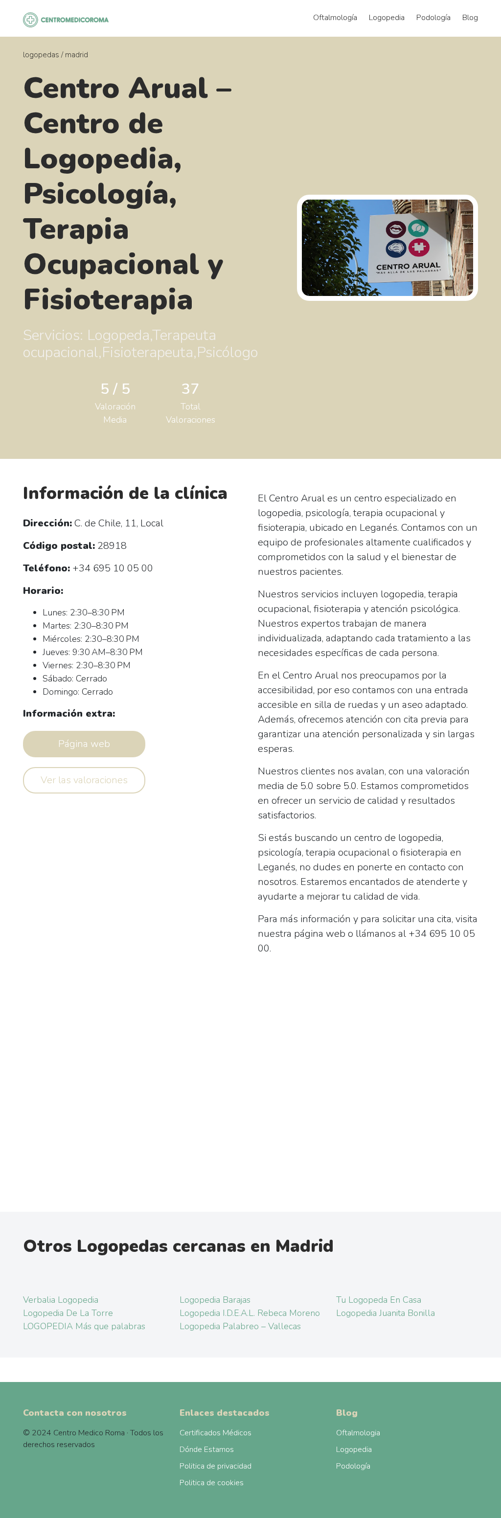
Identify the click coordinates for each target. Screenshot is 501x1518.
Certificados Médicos (215, 1432)
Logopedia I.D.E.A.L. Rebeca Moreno (250, 1313)
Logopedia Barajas (215, 1300)
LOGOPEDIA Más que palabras (84, 1326)
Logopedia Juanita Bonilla (385, 1313)
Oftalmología (335, 17)
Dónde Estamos (207, 1449)
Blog (470, 17)
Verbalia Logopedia (60, 1300)
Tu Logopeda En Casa (378, 1300)
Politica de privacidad (215, 1466)
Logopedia (387, 17)
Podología (433, 17)
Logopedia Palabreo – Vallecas (240, 1326)
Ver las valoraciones (84, 780)
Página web (84, 743)
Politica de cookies (212, 1482)
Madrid (76, 54)
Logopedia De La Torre (68, 1313)
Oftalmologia (358, 1432)
